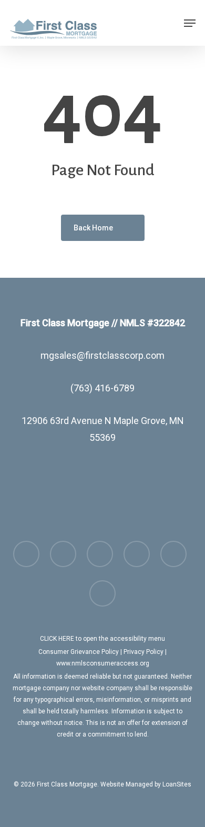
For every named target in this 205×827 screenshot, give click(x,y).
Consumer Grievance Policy (78, 651)
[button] (190, 23)
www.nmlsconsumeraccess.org (102, 663)
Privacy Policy (143, 651)
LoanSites (176, 784)
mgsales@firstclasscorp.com (102, 355)
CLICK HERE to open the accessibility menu (102, 638)
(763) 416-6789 (102, 388)
